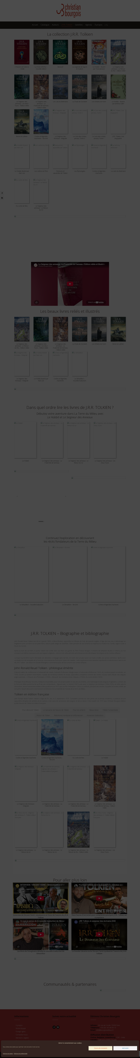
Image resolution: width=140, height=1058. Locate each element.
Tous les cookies (100, 1048)
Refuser (125, 1048)
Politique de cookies (8, 1053)
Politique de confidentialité (20, 1053)
